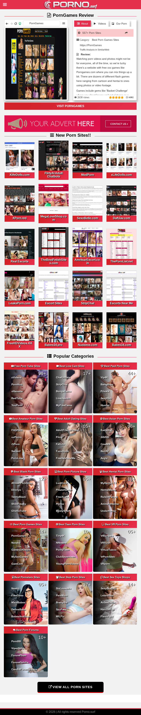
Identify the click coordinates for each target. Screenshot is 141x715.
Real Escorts (19, 261)
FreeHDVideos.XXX (19, 345)
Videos (101, 23)
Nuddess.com (87, 344)
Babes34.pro (53, 344)
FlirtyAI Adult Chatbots (54, 175)
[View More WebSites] (127, 32)
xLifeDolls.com (121, 174)
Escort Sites (53, 303)
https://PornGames (91, 45)
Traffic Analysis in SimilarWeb (94, 49)
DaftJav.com (121, 218)
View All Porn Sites (73, 687)
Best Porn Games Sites (105, 39)
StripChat (87, 303)
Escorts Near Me (121, 303)
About (84, 23)
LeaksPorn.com (20, 303)
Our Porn (121, 23)
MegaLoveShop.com (53, 218)
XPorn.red (19, 218)
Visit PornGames (70, 106)
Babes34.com (121, 344)
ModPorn (87, 174)
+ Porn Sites (91, 32)
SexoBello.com (87, 218)
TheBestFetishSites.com (53, 261)
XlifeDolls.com (20, 174)
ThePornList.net (121, 261)
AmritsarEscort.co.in (88, 261)
